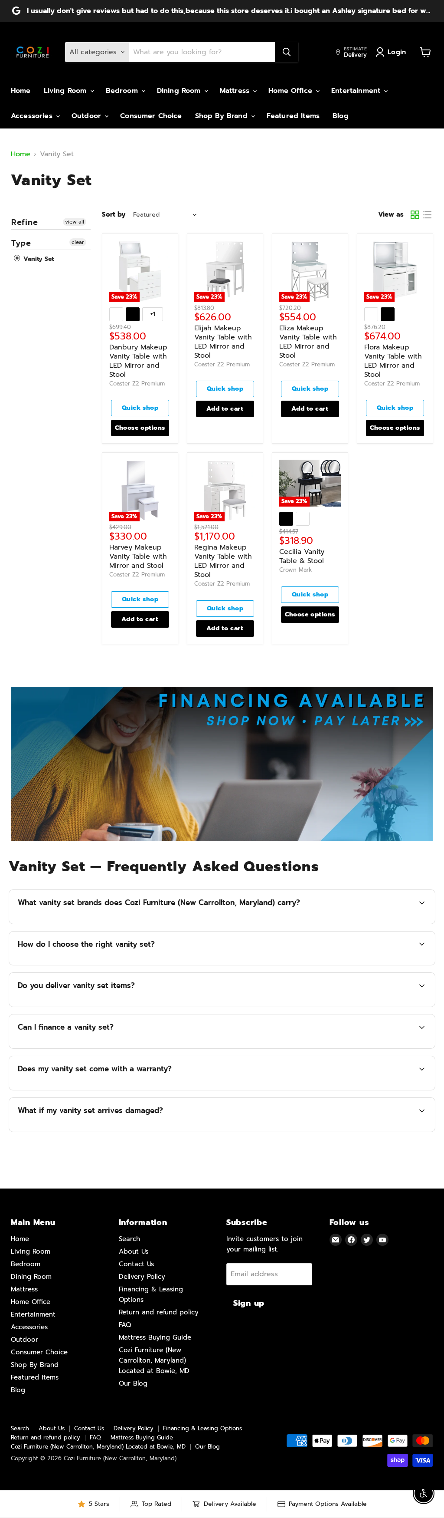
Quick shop (140, 407)
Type (21, 243)
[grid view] (415, 215)
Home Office (291, 91)
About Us (133, 1251)
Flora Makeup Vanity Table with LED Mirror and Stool (393, 361)
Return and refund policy (159, 1312)
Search (129, 1239)
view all (74, 222)
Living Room (66, 91)
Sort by (113, 214)
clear (78, 242)
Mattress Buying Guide (155, 1337)
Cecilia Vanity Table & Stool (301, 556)
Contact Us (136, 1264)
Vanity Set (37, 258)
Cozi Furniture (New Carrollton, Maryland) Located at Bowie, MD (154, 1360)
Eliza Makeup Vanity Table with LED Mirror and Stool (308, 342)
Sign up (248, 1303)
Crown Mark (295, 570)
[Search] (286, 52)
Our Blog (133, 1383)
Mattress (236, 91)
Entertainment (357, 91)
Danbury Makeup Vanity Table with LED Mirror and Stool (138, 361)
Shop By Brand (222, 116)
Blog (341, 116)
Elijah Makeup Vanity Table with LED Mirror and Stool (223, 342)
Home (21, 91)
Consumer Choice (151, 116)
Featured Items (293, 116)
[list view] (427, 215)
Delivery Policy (142, 1276)
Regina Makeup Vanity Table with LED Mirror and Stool (223, 561)
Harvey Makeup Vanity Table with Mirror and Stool (138, 556)
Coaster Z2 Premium (137, 383)
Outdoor (88, 116)
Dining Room (180, 91)
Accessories (33, 116)
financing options (95, 1047)
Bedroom (123, 91)
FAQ (125, 1325)
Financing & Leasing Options (202, 1428)
